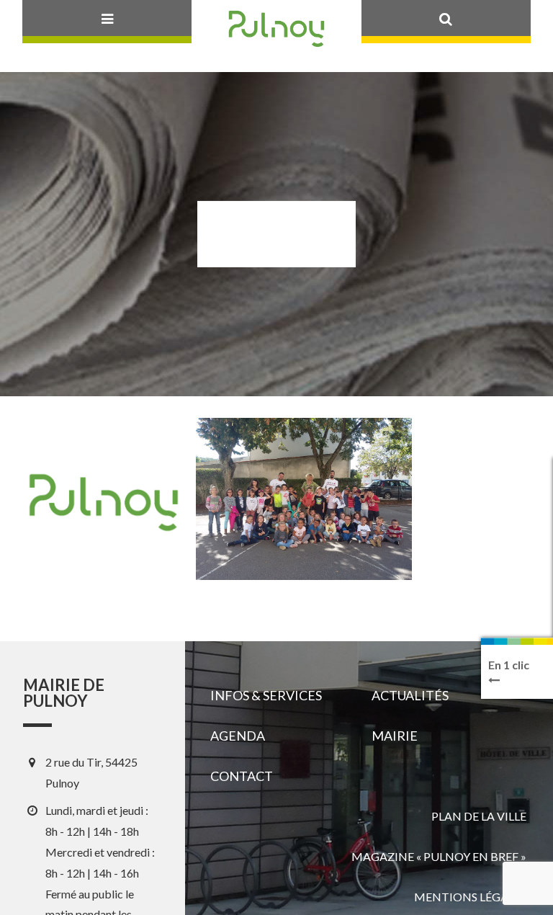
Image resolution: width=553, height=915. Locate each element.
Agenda (237, 736)
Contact (241, 776)
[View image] (304, 499)
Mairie (395, 736)
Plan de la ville (478, 816)
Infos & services (266, 695)
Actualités (410, 695)
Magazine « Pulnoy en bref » (438, 856)
